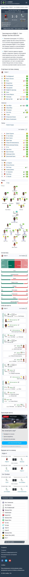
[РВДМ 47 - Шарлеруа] (14, 459)
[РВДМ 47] (6, 17)
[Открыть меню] (26, 2)
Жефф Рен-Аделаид (11, 90)
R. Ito (7, 147)
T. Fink (7, 183)
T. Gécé (8, 114)
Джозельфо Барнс (10, 156)
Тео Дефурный (10, 76)
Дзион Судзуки (10, 133)
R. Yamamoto (9, 172)
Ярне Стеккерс (10, 151)
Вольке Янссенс (10, 165)
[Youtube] (10, 560)
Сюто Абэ (8, 112)
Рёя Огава (8, 167)
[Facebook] (2, 560)
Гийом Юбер (9, 108)
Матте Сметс (9, 138)
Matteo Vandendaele (11, 119)
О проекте (3, 550)
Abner (7, 92)
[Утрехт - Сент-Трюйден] (14, 480)
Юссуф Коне (9, 83)
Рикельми (8, 97)
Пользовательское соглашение (9, 554)
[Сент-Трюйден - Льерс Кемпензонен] (14, 489)
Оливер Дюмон (10, 169)
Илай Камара (9, 85)
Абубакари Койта (10, 154)
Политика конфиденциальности (9, 552)
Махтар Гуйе (9, 99)
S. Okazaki (8, 176)
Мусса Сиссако (10, 78)
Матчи (7, 7)
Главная (3, 7)
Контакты (3, 557)
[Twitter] (6, 560)
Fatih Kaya (8, 174)
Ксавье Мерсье (10, 94)
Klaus (7, 81)
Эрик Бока (8, 149)
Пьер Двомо (9, 87)
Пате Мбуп (9, 105)
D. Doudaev (9, 110)
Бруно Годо (9, 140)
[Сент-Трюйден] (23, 17)
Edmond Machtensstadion (10, 12)
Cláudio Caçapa (10, 125)
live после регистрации (14, 443)
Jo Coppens (9, 163)
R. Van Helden (9, 136)
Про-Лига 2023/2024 (12, 10)
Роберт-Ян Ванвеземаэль (12, 142)
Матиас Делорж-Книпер (12, 145)
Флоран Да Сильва (11, 117)
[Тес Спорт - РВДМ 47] (14, 468)
